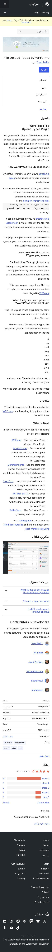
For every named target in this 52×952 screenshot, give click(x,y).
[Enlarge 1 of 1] (45, 545)
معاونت (43, 108)
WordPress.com (39, 887)
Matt (45, 892)
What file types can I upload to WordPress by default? (35, 591)
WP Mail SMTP (20, 493)
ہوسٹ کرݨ (44, 850)
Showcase (19, 840)
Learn (46, 863)
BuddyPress (41, 902)
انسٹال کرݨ (41, 94)
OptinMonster (20, 448)
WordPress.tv (41, 878)
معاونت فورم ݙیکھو (42, 823)
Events (21, 868)
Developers (43, 873)
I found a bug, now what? (36, 601)
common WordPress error (36, 200)
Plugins (21, 850)
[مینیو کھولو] (4, 4)
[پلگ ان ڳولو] (20, 31)
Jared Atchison (35, 662)
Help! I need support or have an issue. (38, 610)
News (46, 845)
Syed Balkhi (43, 62)
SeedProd (8, 481)
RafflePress (15, 510)
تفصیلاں (42, 80)
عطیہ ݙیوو (19, 873)
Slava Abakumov (34, 671)
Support (45, 868)
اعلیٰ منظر (44, 756)
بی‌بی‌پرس (43, 897)
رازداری (45, 854)
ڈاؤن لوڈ (44, 70)
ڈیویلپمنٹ (42, 101)
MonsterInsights (15, 464)
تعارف (46, 840)
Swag (20, 878)
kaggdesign (37, 690)
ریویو (44, 87)
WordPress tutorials (13, 524)
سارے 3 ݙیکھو (8, 736)
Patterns (20, 854)
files (20, 748)
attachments (20, 742)
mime (14, 748)
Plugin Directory (42, 12)
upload (7, 748)
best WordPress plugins (37, 528)
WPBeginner (25, 520)
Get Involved (18, 863)
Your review (43, 802)
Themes (21, 845)
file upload (8, 742)
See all (6, 802)
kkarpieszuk (37, 680)
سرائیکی (39, 914)
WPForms (44, 293)
